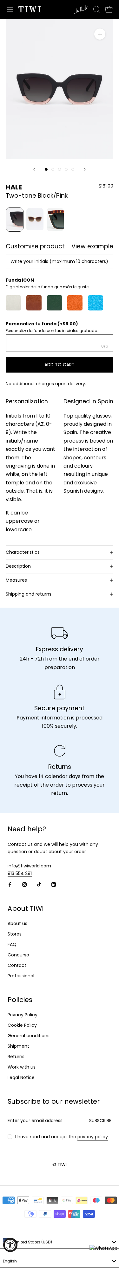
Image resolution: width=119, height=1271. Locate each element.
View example (92, 246)
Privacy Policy (22, 1015)
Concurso (18, 955)
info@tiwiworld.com (29, 866)
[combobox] (59, 1242)
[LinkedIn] (53, 884)
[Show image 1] (46, 169)
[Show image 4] (66, 169)
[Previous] (34, 169)
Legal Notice (21, 1077)
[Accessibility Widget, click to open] (10, 1245)
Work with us (22, 1067)
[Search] (96, 9)
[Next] (85, 169)
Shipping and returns (28, 594)
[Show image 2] (52, 169)
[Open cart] (108, 9)
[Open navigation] (10, 9)
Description (18, 566)
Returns (16, 1056)
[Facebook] (10, 884)
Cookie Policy (22, 1025)
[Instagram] (24, 884)
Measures (16, 580)
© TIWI (59, 1164)
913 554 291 (20, 873)
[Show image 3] (59, 169)
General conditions (29, 1035)
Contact (17, 965)
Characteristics (23, 552)
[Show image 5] (72, 169)
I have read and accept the (61, 1137)
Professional (21, 976)
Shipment (18, 1046)
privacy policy (92, 1137)
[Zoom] (99, 34)
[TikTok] (39, 884)
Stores (15, 934)
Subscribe (100, 1120)
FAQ (12, 944)
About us (17, 923)
